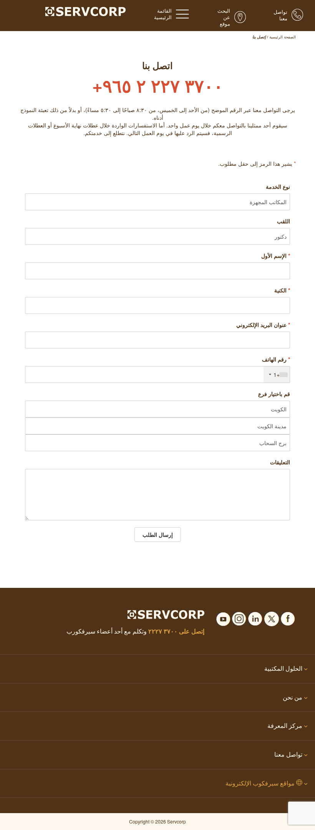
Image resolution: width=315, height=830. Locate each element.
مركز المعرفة (284, 725)
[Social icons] (287, 616)
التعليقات (280, 462)
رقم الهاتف (276, 359)
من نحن (292, 697)
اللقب (283, 221)
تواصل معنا (288, 754)
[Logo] (85, 11)
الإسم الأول (275, 255)
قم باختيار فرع (274, 394)
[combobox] (277, 374)
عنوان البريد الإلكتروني (263, 324)
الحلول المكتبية (283, 668)
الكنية (282, 290)
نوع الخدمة (278, 186)
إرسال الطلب (158, 534)
